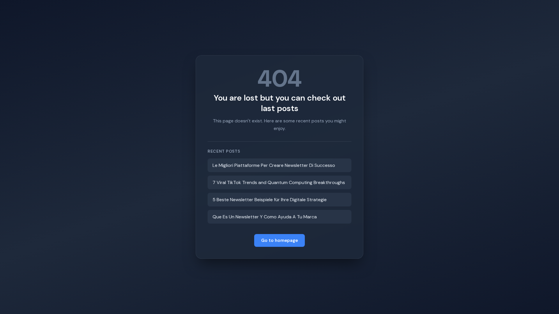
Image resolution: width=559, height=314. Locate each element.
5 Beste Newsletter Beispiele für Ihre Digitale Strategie (270, 200)
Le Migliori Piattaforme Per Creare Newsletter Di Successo (274, 165)
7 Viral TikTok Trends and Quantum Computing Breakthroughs (279, 182)
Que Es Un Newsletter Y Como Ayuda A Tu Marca (265, 217)
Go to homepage (279, 240)
